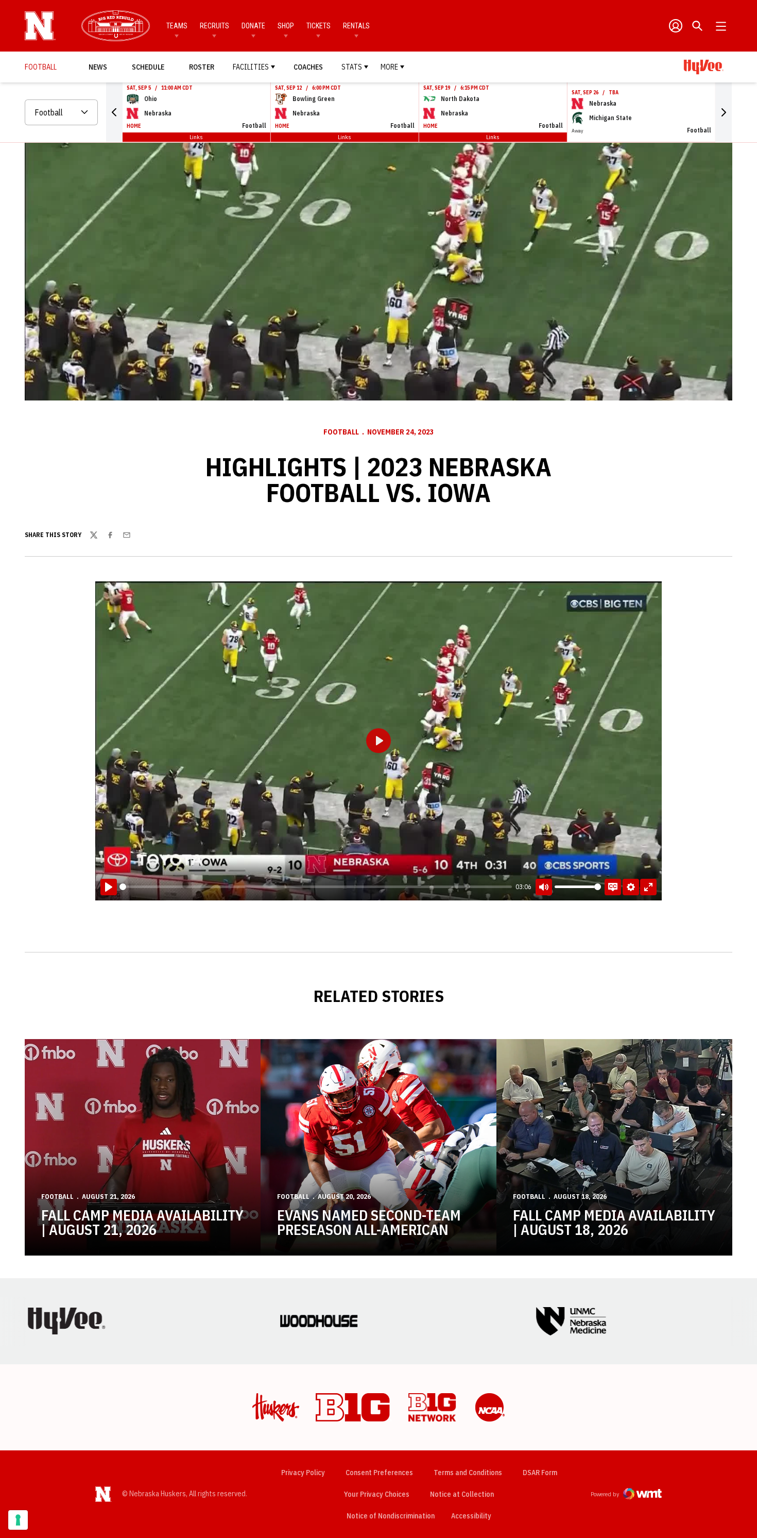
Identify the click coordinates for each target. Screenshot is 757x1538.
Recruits (214, 26)
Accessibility (471, 1515)
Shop (286, 26)
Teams (176, 26)
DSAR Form (540, 1472)
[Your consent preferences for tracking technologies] (18, 1520)
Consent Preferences (379, 1472)
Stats (351, 67)
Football (341, 432)
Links (196, 137)
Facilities (251, 67)
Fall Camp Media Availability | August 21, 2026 (142, 1222)
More (389, 67)
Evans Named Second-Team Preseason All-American (369, 1222)
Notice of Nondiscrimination (391, 1515)
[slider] (315, 887)
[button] (114, 112)
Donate (253, 26)
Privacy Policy (303, 1472)
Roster (201, 67)
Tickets (318, 26)
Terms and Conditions (468, 1472)
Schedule (148, 67)
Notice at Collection (462, 1494)
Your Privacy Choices (376, 1494)
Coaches (308, 67)
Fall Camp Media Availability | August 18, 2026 (614, 1222)
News (98, 67)
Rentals (356, 26)
